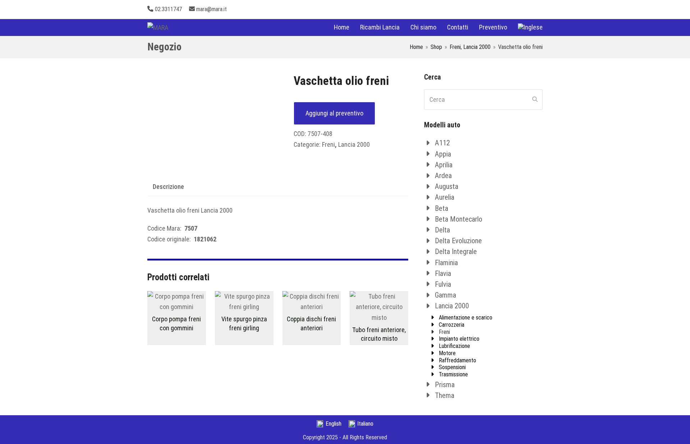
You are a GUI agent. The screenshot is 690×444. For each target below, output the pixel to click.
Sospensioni (452, 367)
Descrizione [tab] (168, 186)
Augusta (446, 186)
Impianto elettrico (459, 338)
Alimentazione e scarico (465, 317)
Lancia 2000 (354, 144)
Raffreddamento (457, 360)
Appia (443, 154)
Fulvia (443, 284)
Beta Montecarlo (458, 219)
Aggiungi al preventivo (334, 113)
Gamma (445, 295)
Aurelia (444, 197)
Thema (444, 395)
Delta (442, 230)
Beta (441, 208)
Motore (447, 353)
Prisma (445, 384)
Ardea (443, 175)
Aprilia (443, 164)
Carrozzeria (451, 324)
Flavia (443, 273)
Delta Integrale (456, 251)
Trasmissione (453, 374)
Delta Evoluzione (458, 240)
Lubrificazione (454, 346)
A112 (442, 143)
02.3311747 (168, 9)
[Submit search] (535, 99)
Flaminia (446, 262)
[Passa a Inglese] (530, 27)
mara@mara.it (211, 9)
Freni (328, 144)
